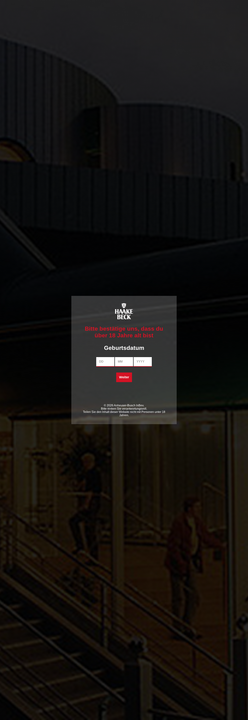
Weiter (124, 377)
